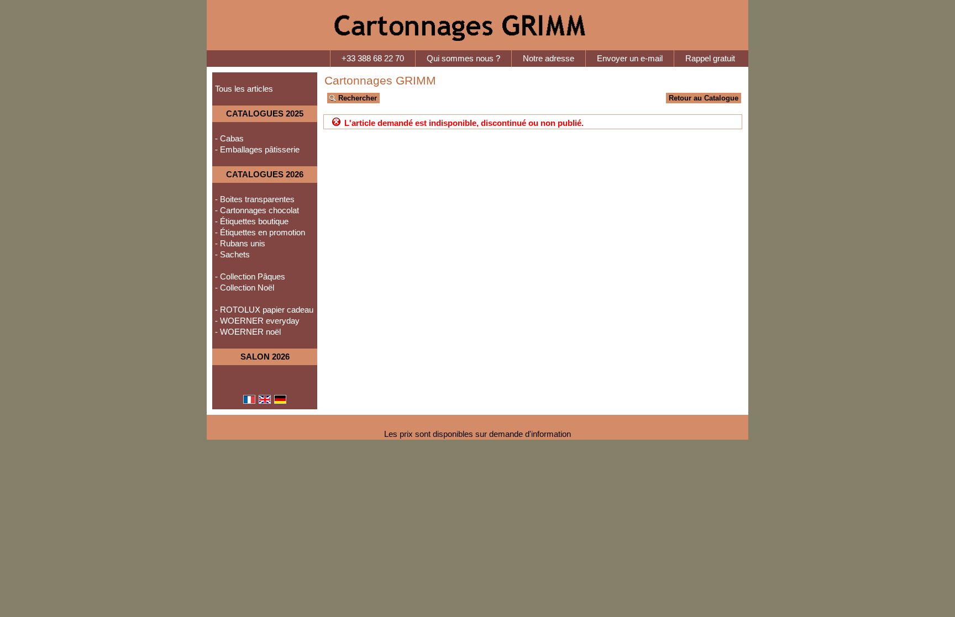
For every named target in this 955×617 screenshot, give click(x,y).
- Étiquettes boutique (251, 221)
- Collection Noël (244, 287)
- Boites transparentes (255, 199)
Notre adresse (548, 58)
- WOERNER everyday (257, 321)
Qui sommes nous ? (463, 58)
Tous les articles (244, 89)
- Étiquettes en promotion (260, 232)
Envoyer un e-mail (630, 58)
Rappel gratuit (710, 58)
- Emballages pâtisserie (257, 149)
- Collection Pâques (250, 276)
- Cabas (229, 138)
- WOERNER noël (248, 332)
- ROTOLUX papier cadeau (264, 309)
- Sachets (232, 254)
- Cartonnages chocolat (257, 210)
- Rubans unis (240, 243)
